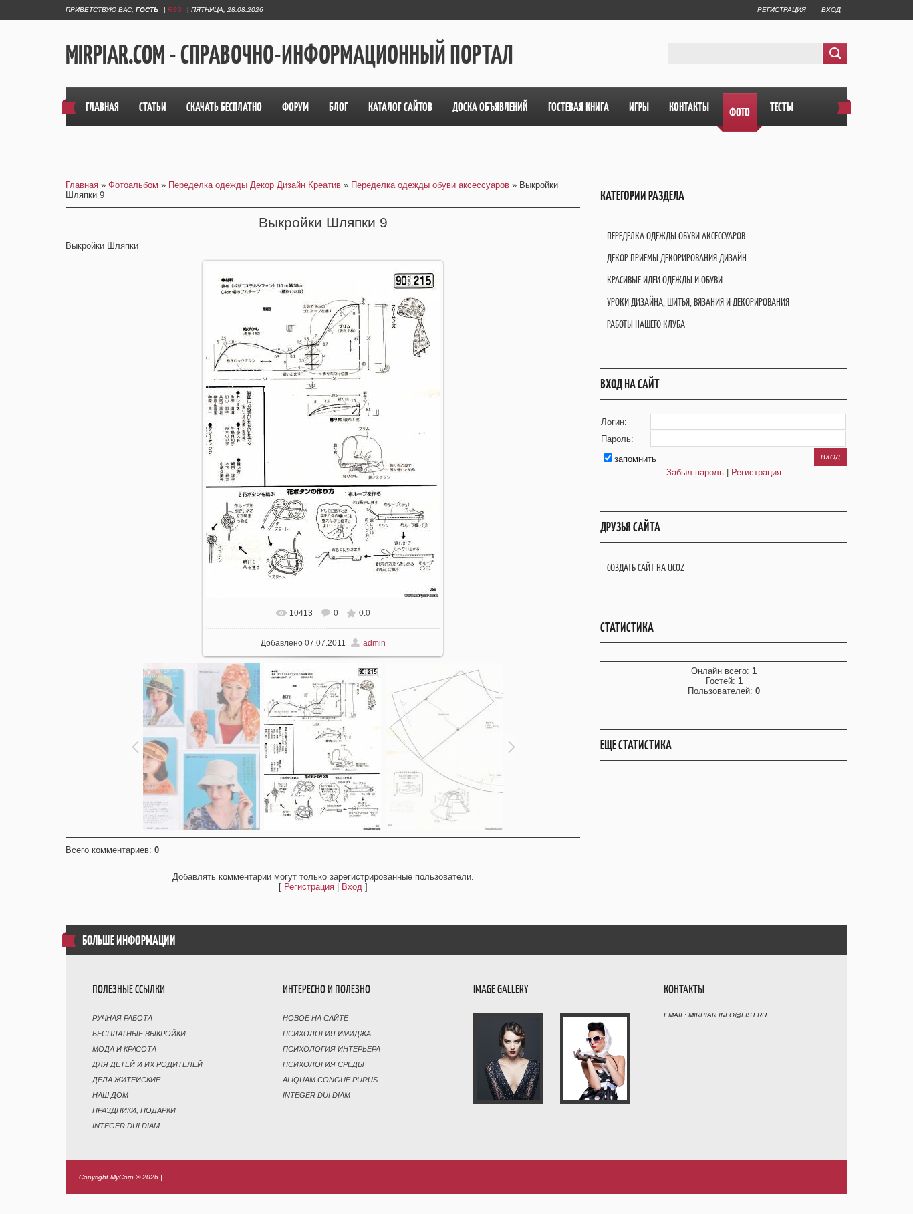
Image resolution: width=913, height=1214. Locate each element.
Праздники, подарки (134, 1110)
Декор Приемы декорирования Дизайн (677, 257)
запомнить (635, 459)
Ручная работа (122, 1018)
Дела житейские (126, 1080)
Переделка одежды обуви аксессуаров (430, 185)
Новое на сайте (315, 1018)
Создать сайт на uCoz (645, 567)
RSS (175, 9)
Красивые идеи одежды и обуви (665, 279)
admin (374, 643)
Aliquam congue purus (330, 1080)
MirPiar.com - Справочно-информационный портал (289, 54)
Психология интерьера (331, 1049)
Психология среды (323, 1064)
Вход (831, 9)
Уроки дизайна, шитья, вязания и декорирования (698, 301)
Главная (82, 185)
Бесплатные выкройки (139, 1033)
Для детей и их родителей (147, 1064)
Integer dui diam (126, 1126)
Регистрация (781, 9)
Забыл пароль (695, 472)
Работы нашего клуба (646, 324)
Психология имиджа (327, 1033)
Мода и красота (124, 1049)
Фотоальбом (133, 185)
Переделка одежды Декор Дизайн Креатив (254, 185)
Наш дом (110, 1095)
